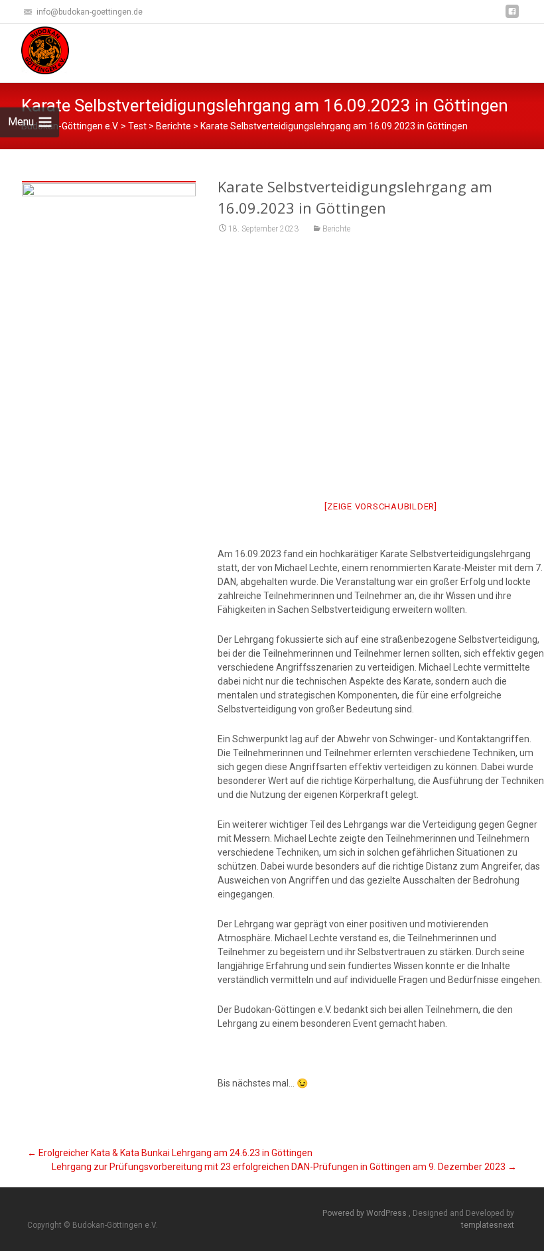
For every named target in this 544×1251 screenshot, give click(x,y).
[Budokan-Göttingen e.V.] (34, 50)
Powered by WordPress (365, 1213)
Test (137, 126)
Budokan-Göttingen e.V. (70, 126)
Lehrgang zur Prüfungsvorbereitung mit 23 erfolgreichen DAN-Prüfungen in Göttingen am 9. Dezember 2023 (284, 1166)
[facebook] (512, 16)
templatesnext (487, 1225)
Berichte (336, 228)
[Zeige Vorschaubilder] (380, 506)
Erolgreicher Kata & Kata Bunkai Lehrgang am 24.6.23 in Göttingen (169, 1153)
